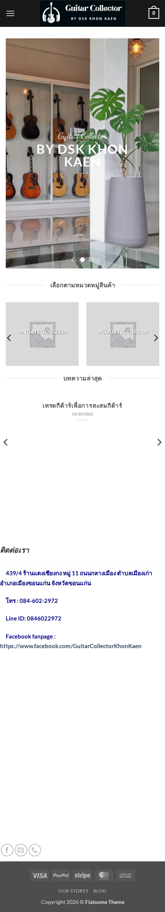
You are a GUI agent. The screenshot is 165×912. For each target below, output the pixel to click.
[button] (10, 13)
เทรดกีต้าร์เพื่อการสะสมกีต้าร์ (82, 405)
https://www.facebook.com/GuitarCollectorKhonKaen (71, 645)
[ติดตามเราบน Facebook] (7, 850)
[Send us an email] (21, 850)
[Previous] (9, 338)
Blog (100, 891)
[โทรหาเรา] (34, 850)
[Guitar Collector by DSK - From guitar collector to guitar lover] (82, 13)
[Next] (155, 338)
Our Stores (73, 891)
